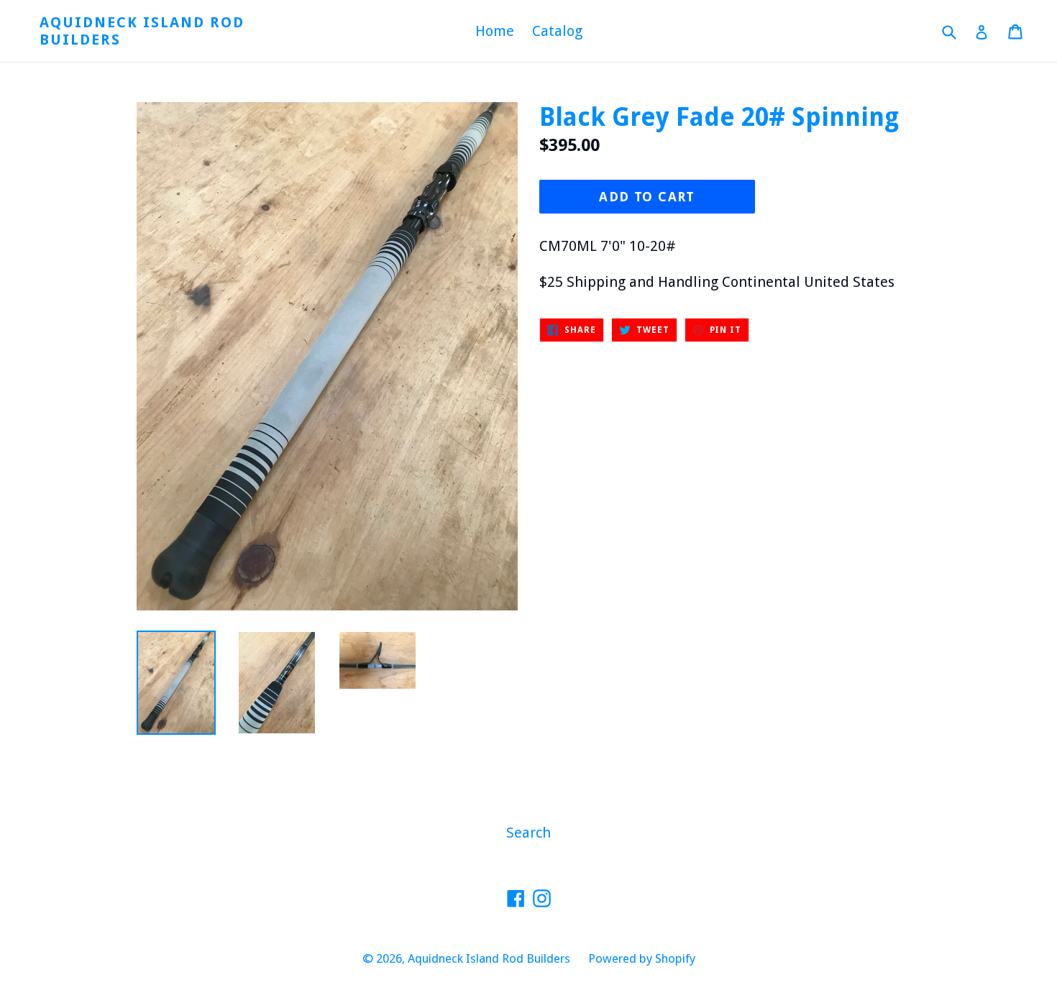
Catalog (557, 31)
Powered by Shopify (641, 958)
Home (494, 31)
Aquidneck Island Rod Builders (142, 31)
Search (528, 832)
